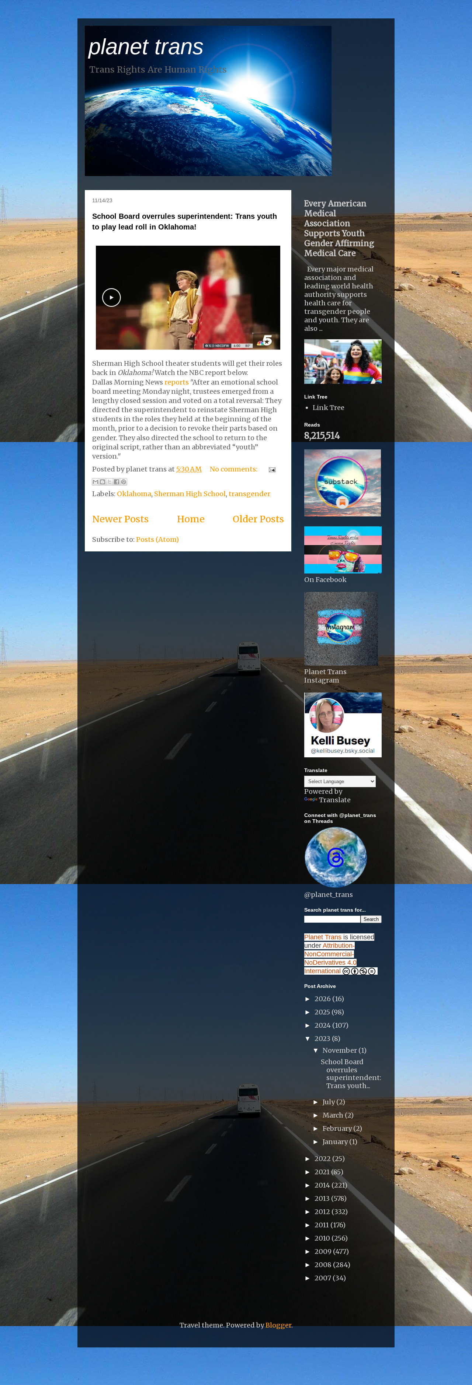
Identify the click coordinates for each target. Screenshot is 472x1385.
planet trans (146, 46)
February (338, 1128)
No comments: (234, 469)
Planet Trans (322, 937)
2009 (324, 1251)
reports (176, 382)
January (336, 1141)
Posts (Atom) (157, 539)
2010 (323, 1238)
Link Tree (328, 407)
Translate (335, 800)
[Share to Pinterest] (123, 481)
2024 (323, 1025)
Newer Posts (120, 519)
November (340, 1050)
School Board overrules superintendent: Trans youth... (351, 1074)
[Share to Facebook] (116, 481)
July (329, 1102)
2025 (323, 1012)
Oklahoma (134, 494)
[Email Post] (270, 469)
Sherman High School (190, 494)
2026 (323, 999)
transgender (249, 494)
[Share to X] (109, 481)
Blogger (278, 1325)
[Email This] (95, 481)
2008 (324, 1264)
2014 (323, 1185)
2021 (323, 1172)
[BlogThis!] (102, 481)
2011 (322, 1225)
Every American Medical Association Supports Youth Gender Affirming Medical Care (339, 228)
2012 (323, 1211)
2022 (323, 1158)
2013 (323, 1198)
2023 (323, 1038)
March (334, 1115)
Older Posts (258, 519)
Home (191, 519)
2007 (324, 1278)
